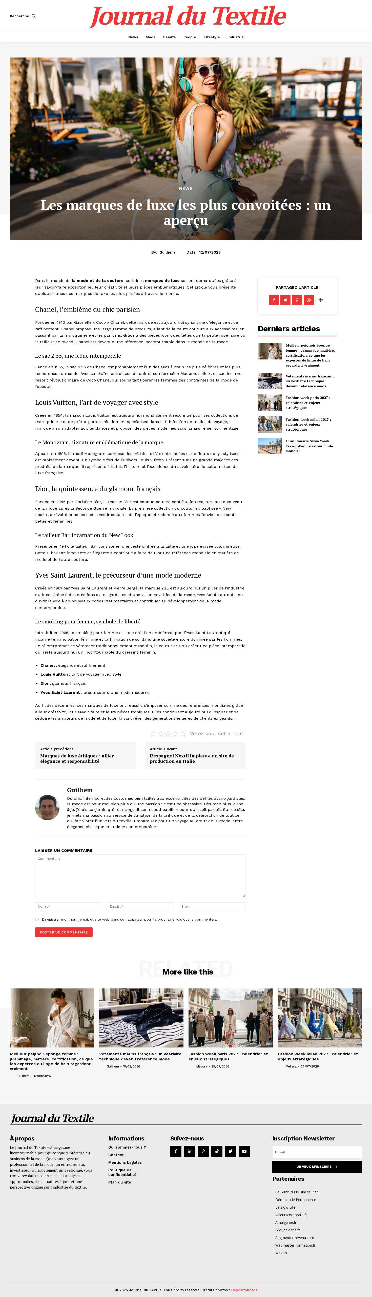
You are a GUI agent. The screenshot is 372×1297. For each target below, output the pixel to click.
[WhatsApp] (309, 300)
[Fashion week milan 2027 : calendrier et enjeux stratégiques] (269, 424)
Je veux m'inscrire (314, 1167)
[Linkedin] (189, 1151)
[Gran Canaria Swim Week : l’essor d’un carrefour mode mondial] (269, 446)
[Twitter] (285, 300)
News (186, 188)
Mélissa (201, 1066)
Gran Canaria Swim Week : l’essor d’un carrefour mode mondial (309, 445)
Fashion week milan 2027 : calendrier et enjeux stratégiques (308, 424)
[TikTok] (216, 1151)
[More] (320, 300)
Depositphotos (244, 1290)
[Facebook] (274, 300)
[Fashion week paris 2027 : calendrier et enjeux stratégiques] (269, 402)
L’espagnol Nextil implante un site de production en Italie (192, 758)
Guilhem (167, 252)
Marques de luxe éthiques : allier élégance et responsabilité (77, 758)
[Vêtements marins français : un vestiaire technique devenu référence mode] (269, 381)
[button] (24, 16)
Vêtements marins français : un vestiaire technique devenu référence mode (310, 381)
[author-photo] (13, 1076)
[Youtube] (244, 1151)
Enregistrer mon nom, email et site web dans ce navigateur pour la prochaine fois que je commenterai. (130, 919)
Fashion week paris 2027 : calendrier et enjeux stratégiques (308, 402)
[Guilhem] (47, 808)
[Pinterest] (297, 300)
